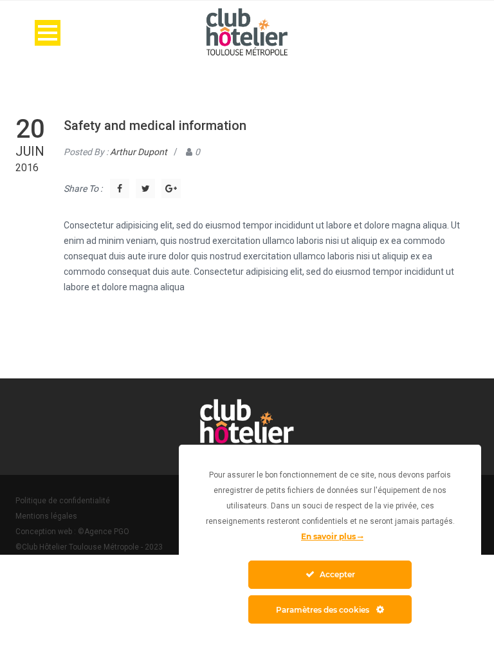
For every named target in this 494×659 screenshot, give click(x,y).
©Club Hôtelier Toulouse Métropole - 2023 (89, 547)
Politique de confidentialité (62, 500)
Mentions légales (46, 516)
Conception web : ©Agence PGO (72, 531)
